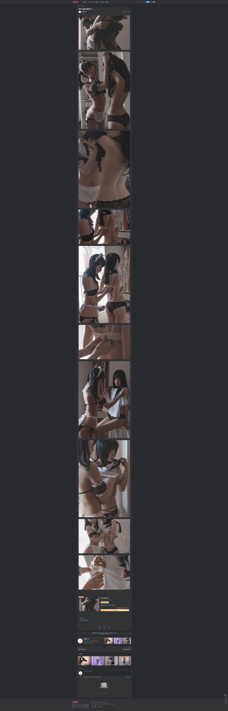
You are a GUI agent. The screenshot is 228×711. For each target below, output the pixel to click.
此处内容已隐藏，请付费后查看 (105, 593)
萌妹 (89, 2)
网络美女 (97, 2)
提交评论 (128, 677)
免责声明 (97, 702)
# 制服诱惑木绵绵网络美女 (84, 620)
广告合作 (101, 702)
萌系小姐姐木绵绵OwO (85, 9)
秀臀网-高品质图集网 (101, 704)
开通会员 (153, 1)
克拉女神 (107, 2)
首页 (79, 5)
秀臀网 (83, 11)
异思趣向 (102, 2)
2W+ (88, 640)
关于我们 (106, 702)
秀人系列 (84, 2)
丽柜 (93, 2)
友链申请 (93, 702)
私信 (128, 12)
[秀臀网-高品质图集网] (75, 702)
